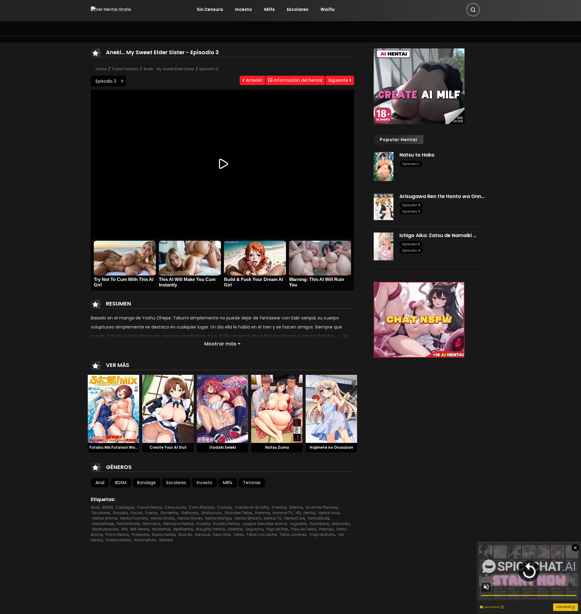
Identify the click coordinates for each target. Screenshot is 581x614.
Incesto (243, 9)
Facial (136, 512)
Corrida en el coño (252, 507)
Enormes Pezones (322, 507)
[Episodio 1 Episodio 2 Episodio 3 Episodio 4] (108, 81)
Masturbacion (105, 529)
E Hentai (279, 507)
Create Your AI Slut (168, 447)
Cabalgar (125, 507)
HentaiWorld (128, 523)
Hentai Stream (248, 518)
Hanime (262, 512)
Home (101, 68)
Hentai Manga (218, 518)
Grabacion (211, 512)
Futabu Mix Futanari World (114, 447)
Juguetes (298, 523)
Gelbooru (189, 512)
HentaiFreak (103, 523)
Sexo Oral (221, 534)
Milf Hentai (139, 529)
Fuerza (151, 512)
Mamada (341, 523)
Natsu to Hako (417, 154)
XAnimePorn (145, 540)
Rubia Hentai (164, 534)
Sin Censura (210, 9)
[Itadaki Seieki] (222, 408)
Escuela (120, 512)
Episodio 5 (411, 244)
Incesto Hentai (226, 523)
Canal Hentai (149, 507)
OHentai (235, 529)
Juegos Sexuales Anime (264, 523)
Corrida (224, 507)
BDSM (120, 483)
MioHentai (161, 529)
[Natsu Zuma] (277, 408)
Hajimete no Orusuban (331, 447)
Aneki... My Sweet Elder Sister (168, 68)
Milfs (269, 9)
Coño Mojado (201, 507)
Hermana (151, 523)
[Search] (473, 9)
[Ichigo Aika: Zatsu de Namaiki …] (383, 246)
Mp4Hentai (183, 529)
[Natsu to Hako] (383, 166)
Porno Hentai (117, 534)
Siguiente (338, 80)
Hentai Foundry (134, 518)
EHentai (296, 507)
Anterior (253, 80)
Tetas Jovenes (293, 534)
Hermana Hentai (178, 523)
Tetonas (252, 483)
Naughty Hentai (210, 529)
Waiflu (327, 9)
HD (298, 512)
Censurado (175, 507)
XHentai (166, 540)
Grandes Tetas (238, 512)
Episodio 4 (411, 205)
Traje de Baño (322, 534)
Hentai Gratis (163, 518)
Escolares (297, 9)
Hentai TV (272, 518)
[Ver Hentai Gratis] (111, 9)
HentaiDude (318, 518)
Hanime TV (283, 512)
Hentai (309, 512)
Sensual (202, 534)
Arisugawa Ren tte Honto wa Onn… (441, 196)
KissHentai (319, 523)
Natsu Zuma (277, 447)
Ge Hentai (169, 512)
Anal (99, 483)
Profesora (140, 534)
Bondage (146, 483)
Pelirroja (326, 529)
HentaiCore (294, 518)
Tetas (238, 534)
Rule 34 (185, 534)
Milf (124, 529)
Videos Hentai (118, 540)
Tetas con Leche (262, 534)
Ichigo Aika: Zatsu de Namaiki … (437, 235)
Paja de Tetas (303, 529)
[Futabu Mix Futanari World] (113, 408)
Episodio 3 (208, 68)
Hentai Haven (190, 518)
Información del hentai (297, 80)
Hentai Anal (329, 512)
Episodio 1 (410, 163)
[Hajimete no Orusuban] (331, 408)
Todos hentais (125, 68)
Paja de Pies (277, 529)
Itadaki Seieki (222, 447)
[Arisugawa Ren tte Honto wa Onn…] (383, 206)
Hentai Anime (104, 518)
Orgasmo (254, 529)
